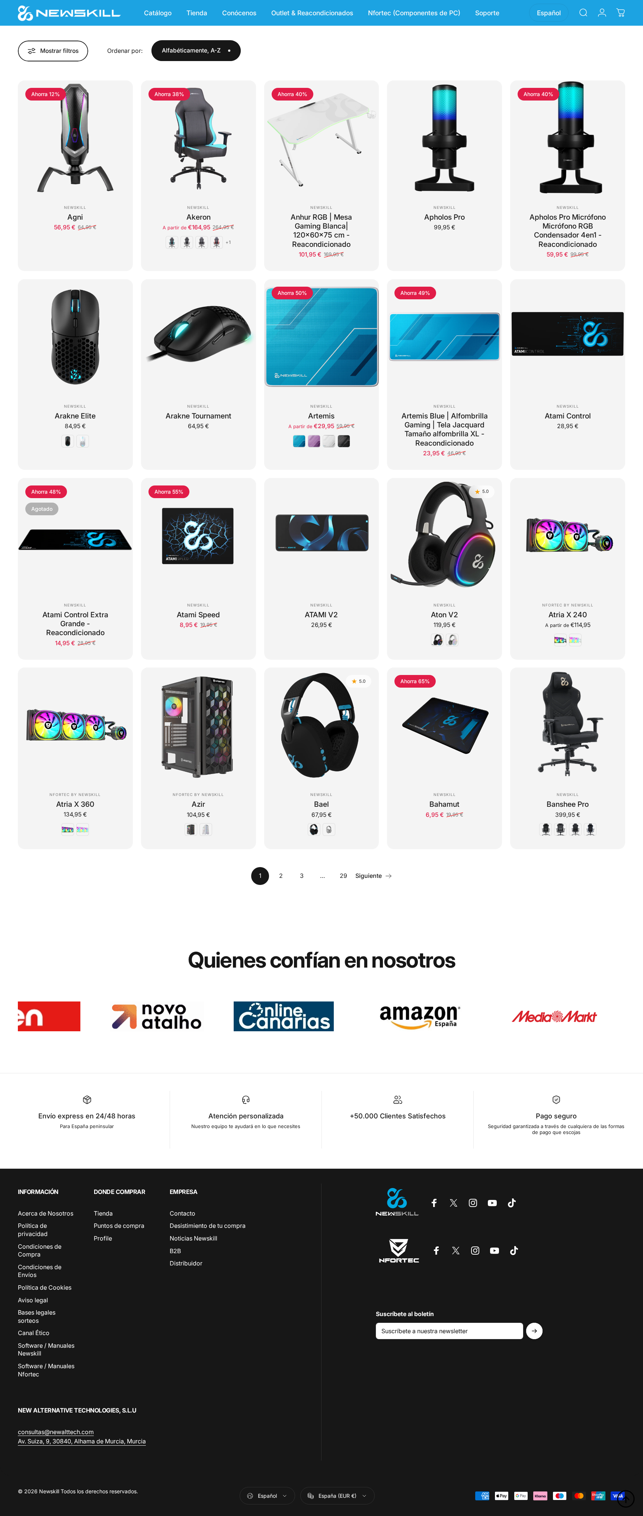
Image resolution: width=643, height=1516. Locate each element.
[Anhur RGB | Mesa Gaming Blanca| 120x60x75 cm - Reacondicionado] (321, 137)
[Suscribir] (534, 1331)
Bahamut (444, 804)
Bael (321, 804)
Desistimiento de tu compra (208, 1225)
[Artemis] (321, 336)
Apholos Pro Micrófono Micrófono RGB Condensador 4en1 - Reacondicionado (568, 231)
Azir (198, 804)
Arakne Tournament (198, 415)
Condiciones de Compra (39, 1250)
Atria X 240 (567, 614)
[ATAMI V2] (321, 535)
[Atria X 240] (567, 535)
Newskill (75, 207)
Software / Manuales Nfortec (46, 1370)
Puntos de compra (119, 1225)
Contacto (182, 1213)
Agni (75, 217)
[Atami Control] (567, 336)
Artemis (321, 415)
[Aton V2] (444, 535)
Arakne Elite (75, 415)
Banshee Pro (568, 804)
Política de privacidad (33, 1230)
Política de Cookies (44, 1287)
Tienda (103, 1213)
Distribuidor (186, 1263)
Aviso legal (33, 1300)
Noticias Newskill (193, 1238)
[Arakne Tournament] (198, 336)
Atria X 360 (75, 804)
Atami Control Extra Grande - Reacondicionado (75, 623)
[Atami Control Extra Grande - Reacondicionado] (75, 535)
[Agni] (75, 137)
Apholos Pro (444, 217)
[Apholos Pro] (444, 137)
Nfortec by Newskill (568, 605)
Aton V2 (444, 614)
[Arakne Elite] (75, 336)
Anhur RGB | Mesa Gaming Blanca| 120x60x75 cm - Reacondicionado (321, 231)
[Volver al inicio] (626, 1499)
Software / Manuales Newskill (46, 1349)
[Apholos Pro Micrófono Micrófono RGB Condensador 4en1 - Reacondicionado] (567, 137)
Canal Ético (33, 1333)
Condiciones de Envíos (39, 1271)
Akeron (198, 217)
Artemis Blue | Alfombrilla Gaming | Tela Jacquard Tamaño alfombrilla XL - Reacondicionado (445, 429)
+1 (228, 242)
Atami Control (568, 415)
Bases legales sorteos (36, 1316)
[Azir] (198, 725)
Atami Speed (198, 614)
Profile (103, 1238)
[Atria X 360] (75, 725)
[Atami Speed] (198, 535)
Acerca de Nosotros (45, 1213)
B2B (175, 1251)
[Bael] (321, 725)
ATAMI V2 (321, 614)
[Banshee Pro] (567, 725)
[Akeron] (198, 137)
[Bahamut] (444, 725)
